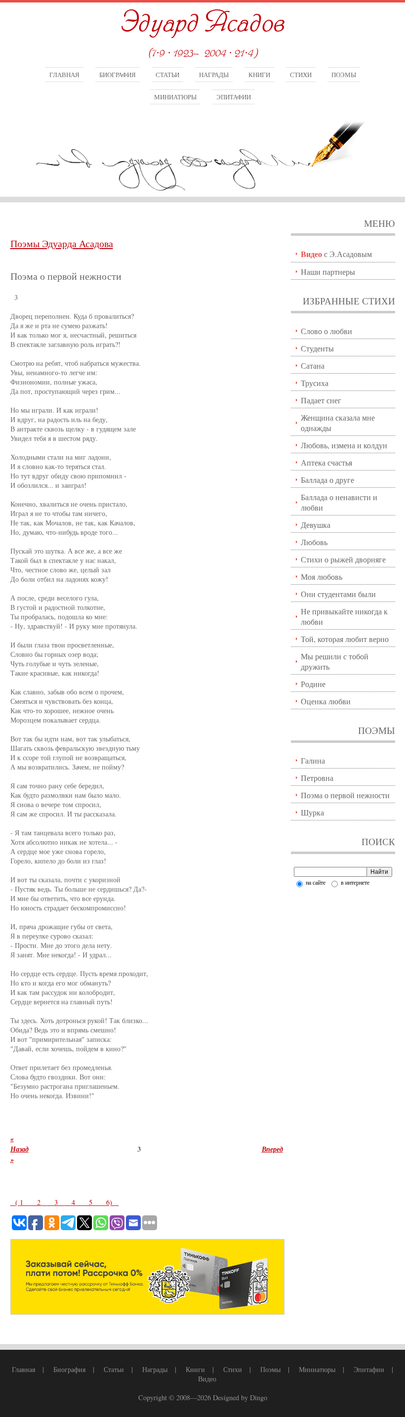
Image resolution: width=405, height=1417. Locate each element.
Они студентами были (338, 594)
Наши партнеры (328, 271)
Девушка (315, 524)
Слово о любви (326, 331)
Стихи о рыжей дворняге (343, 559)
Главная (64, 74)
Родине (313, 684)
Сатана (312, 365)
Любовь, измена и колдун (344, 445)
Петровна (317, 778)
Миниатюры (175, 96)
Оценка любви (326, 701)
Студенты (317, 348)
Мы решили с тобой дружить (334, 661)
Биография (117, 74)
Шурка (312, 812)
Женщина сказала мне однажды (338, 422)
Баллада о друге (327, 479)
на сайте (314, 882)
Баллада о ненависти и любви (339, 502)
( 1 (20, 1202)
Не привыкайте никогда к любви (344, 616)
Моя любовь (321, 576)
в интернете (354, 882)
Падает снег (321, 400)
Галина (313, 760)
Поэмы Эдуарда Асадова (61, 243)
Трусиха (314, 383)
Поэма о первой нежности (345, 795)
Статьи (167, 74)
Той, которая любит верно (345, 639)
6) (109, 1202)
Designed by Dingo (240, 1397)
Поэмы (343, 74)
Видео (207, 1378)
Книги (259, 74)
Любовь (314, 542)
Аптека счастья (326, 462)
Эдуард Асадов (202, 23)
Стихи (301, 74)
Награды (214, 74)
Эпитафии (233, 96)
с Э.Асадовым (336, 253)
